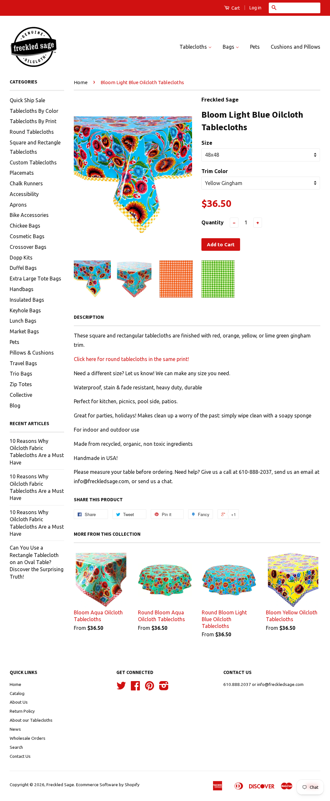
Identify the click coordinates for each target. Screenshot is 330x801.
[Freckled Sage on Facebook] (135, 687)
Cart (235, 8)
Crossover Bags (28, 247)
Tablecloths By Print (33, 121)
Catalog (17, 693)
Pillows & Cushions (32, 353)
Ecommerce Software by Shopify (108, 784)
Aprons (18, 205)
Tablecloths (194, 47)
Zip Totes (21, 384)
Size (206, 143)
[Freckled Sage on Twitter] (121, 687)
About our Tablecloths (31, 720)
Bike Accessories (29, 215)
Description (89, 317)
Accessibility (24, 194)
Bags (229, 47)
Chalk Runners (26, 183)
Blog (15, 405)
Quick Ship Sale (27, 100)
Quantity (212, 222)
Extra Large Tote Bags (35, 278)
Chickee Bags (25, 226)
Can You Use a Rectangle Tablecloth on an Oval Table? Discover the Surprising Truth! (36, 562)
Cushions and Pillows (295, 47)
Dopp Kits (21, 257)
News (15, 729)
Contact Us (20, 756)
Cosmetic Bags (27, 236)
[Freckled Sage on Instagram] (164, 687)
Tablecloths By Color (34, 111)
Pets (255, 47)
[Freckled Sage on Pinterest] (149, 687)
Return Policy (22, 711)
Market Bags (24, 331)
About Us (19, 702)
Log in (255, 7)
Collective (21, 395)
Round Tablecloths (32, 132)
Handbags (22, 289)
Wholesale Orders (27, 738)
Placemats (22, 173)
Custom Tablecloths (33, 162)
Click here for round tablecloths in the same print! (131, 359)
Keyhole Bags (25, 310)
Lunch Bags (23, 321)
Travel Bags (23, 363)
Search (16, 747)
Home (81, 82)
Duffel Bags (23, 268)
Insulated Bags (27, 300)
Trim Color (214, 171)
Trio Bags (21, 373)
